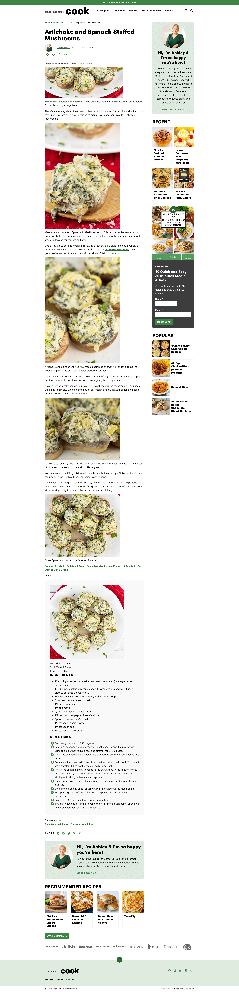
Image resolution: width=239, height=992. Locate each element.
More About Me (86, 873)
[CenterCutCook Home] (67, 11)
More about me (172, 109)
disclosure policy (87, 63)
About (168, 10)
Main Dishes (119, 10)
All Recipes (102, 10)
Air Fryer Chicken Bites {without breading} (180, 368)
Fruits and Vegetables (82, 824)
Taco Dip (130, 916)
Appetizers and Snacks (57, 824)
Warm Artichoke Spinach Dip (66, 101)
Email (159, 310)
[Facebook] (169, 970)
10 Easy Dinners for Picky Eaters (183, 194)
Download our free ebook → (119, 2)
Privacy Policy (166, 989)
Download (164, 322)
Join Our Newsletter (151, 10)
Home (47, 23)
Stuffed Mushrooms (116, 249)
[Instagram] (186, 970)
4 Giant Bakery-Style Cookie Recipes (181, 348)
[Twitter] (180, 970)
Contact (71, 980)
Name (159, 299)
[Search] (191, 10)
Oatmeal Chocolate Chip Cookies (162, 194)
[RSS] (191, 970)
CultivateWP (189, 989)
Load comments (57, 936)
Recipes (49, 980)
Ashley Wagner (63, 48)
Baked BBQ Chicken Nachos (79, 919)
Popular (133, 10)
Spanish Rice (179, 387)
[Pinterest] (175, 970)
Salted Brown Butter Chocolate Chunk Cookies (181, 406)
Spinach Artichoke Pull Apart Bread (65, 566)
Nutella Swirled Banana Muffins (159, 155)
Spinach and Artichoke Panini (104, 566)
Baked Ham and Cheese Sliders (106, 919)
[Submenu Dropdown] (109, 10)
